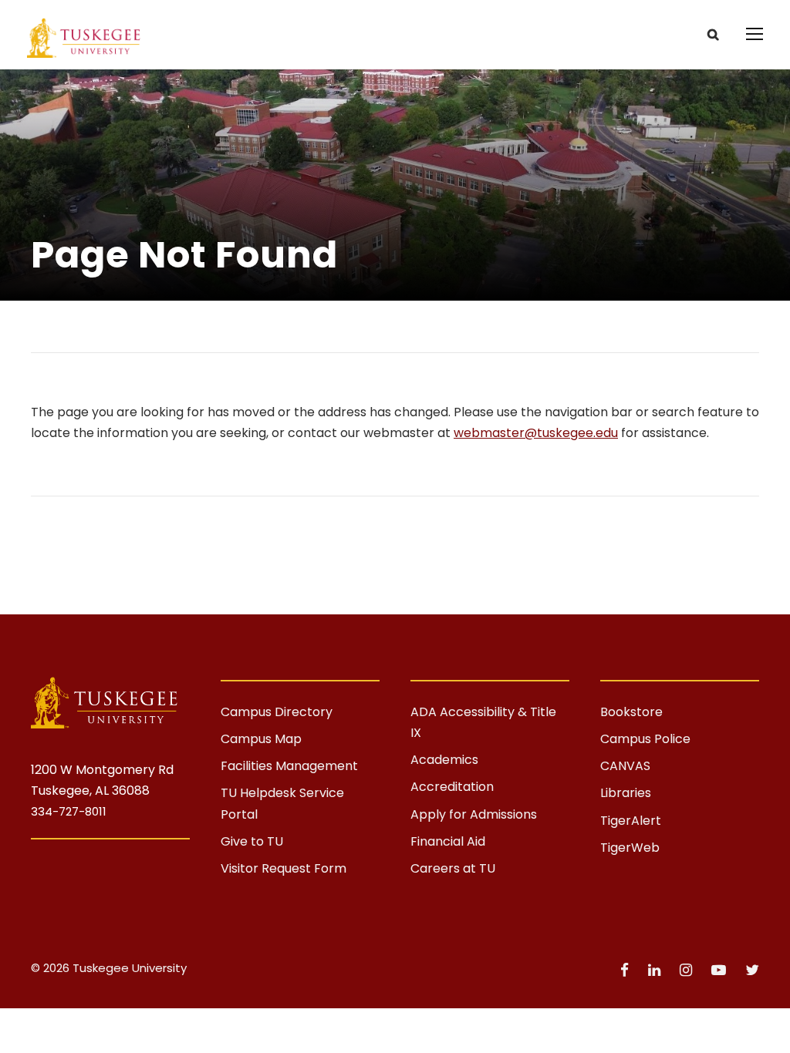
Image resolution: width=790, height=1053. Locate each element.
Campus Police (645, 739)
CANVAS (625, 766)
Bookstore (631, 712)
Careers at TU (452, 868)
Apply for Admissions (473, 814)
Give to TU (252, 841)
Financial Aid (447, 841)
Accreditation (452, 787)
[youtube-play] (720, 970)
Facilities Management (289, 766)
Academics (444, 760)
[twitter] (752, 970)
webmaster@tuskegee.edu (536, 433)
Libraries (625, 793)
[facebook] (626, 970)
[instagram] (688, 970)
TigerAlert (630, 820)
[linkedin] (656, 970)
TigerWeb (630, 847)
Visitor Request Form (283, 868)
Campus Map (261, 739)
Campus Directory (277, 712)
